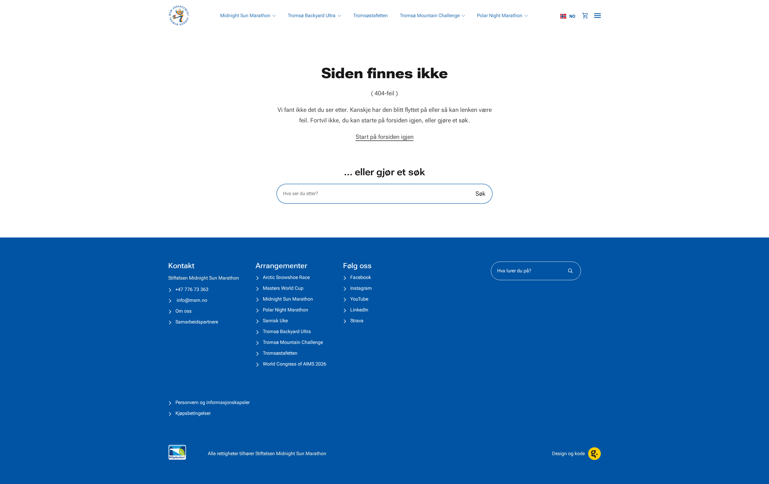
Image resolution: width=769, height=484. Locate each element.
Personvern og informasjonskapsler (212, 402)
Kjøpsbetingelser (193, 413)
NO (572, 16)
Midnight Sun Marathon (288, 299)
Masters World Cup (283, 288)
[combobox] (571, 16)
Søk (480, 193)
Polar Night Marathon (285, 310)
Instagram (361, 288)
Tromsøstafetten (280, 353)
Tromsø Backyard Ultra (287, 331)
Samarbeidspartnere (196, 322)
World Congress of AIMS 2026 (294, 364)
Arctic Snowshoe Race (286, 277)
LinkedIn (359, 310)
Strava (356, 320)
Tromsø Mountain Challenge (293, 342)
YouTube (359, 299)
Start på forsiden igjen (385, 136)
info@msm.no (192, 300)
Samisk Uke (275, 320)
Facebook (360, 277)
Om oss (183, 311)
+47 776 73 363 (191, 289)
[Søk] (570, 271)
